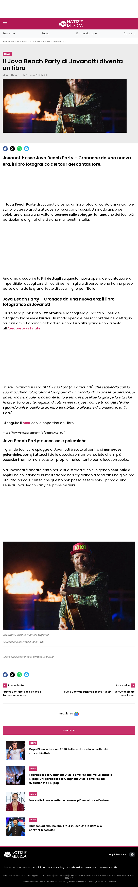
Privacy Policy (56, 867)
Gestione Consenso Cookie (101, 867)
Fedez (45, 33)
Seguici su (66, 713)
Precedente (16, 685)
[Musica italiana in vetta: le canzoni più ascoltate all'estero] (15, 802)
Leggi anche (69, 730)
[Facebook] (5, 148)
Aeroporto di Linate (24, 328)
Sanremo (9, 33)
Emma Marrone (86, 33)
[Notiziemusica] (71, 23)
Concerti (129, 33)
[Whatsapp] (19, 148)
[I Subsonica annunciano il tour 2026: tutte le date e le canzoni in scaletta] (15, 828)
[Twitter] (12, 148)
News (13, 41)
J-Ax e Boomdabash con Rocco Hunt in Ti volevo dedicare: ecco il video (99, 693)
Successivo (122, 685)
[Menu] (5, 23)
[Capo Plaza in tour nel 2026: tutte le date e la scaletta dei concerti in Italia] (15, 751)
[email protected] (61, 875)
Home (6, 41)
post (26, 423)
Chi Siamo (9, 867)
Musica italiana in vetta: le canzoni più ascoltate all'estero (69, 800)
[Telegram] (26, 148)
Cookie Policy (75, 867)
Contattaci (24, 867)
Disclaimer (39, 867)
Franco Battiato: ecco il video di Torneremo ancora (22, 693)
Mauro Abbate (11, 75)
